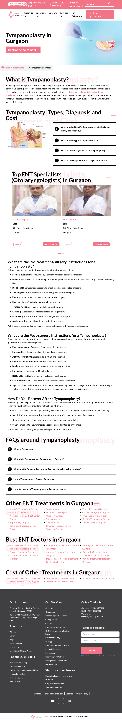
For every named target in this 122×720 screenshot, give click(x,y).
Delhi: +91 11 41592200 (91, 611)
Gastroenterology (52, 637)
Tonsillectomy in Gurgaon (94, 522)
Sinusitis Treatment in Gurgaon (96, 519)
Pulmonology (50, 653)
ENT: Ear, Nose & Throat (55, 627)
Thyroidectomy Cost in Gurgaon (25, 578)
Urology (48, 641)
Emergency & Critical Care (56, 660)
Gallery (12, 636)
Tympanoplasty (53, 519)
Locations (41, 13)
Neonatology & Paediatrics (56, 616)
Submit (92, 650)
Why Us (13, 632)
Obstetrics (49, 608)
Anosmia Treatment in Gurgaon (24, 509)
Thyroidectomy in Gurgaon (94, 509)
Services (64, 13)
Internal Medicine (52, 649)
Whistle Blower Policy (54, 687)
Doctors (53, 13)
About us (28, 13)
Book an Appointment (76, 4)
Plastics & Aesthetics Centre (57, 645)
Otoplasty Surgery (54, 515)
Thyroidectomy (53, 522)
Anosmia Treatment (19, 512)
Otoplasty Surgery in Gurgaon (96, 512)
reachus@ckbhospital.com (92, 616)
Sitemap (37, 693)
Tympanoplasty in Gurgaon (94, 515)
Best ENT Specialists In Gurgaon (25, 545)
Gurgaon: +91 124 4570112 (92, 608)
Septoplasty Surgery (19, 522)
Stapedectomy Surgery (56, 512)
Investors (49, 679)
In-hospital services (17, 674)
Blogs (12, 639)
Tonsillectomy (52, 509)
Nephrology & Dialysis (54, 657)
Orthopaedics (51, 619)
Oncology (49, 623)
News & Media (16, 643)
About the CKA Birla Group (21, 651)
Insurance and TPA (17, 666)
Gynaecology (50, 612)
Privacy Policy (82, 693)
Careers (69, 693)
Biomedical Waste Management (58, 676)
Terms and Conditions (53, 693)
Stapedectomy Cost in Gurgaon (24, 581)
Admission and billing (18, 662)
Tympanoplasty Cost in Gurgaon (61, 581)
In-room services (16, 678)
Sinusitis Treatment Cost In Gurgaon (99, 578)
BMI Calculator (16, 681)
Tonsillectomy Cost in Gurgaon (60, 578)
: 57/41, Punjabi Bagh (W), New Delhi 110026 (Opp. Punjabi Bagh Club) (25, 618)
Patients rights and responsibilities (24, 670)
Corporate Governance (54, 683)
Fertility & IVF (51, 664)
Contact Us (14, 647)
